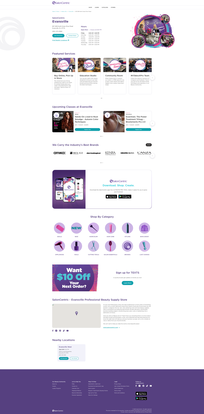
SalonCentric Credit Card (94, 384)
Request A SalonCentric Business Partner (98, 390)
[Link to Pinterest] (60, 331)
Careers (54, 386)
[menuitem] (90, 7)
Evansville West (65, 347)
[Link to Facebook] (52, 331)
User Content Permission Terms (121, 386)
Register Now (83, 129)
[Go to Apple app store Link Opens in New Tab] (111, 197)
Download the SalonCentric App (96, 386)
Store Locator (91, 388)
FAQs (73, 384)
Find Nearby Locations (59, 40)
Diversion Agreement (77, 395)
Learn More (127, 283)
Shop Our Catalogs (92, 395)
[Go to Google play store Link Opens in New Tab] (124, 197)
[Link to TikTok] (64, 331)
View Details (74, 358)
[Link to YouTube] (67, 331)
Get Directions (58, 35)
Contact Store (72, 35)
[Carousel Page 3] (102, 136)
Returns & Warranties (77, 392)
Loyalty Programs (56, 388)
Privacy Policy (117, 384)
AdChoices (138, 412)
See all (148, 144)
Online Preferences (118, 388)
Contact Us (74, 386)
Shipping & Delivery (76, 390)
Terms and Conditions (119, 392)
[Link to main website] (61, 2)
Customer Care (75, 388)
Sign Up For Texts (92, 392)
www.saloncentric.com (110, 327)
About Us (54, 384)
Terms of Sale (117, 390)
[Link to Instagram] (56, 331)
